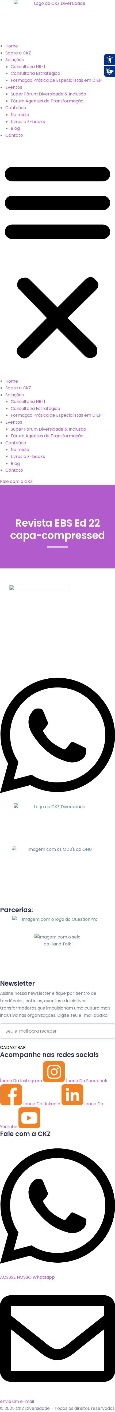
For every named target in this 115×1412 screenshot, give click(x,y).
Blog (15, 128)
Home (11, 46)
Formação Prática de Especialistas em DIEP (56, 80)
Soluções (14, 60)
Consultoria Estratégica (35, 73)
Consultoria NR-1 (28, 67)
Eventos (13, 87)
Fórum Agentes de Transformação (47, 101)
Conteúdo (15, 108)
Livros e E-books (28, 122)
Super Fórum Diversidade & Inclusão (48, 94)
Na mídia (20, 115)
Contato (14, 135)
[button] (57, 260)
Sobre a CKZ (18, 53)
